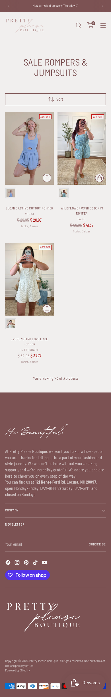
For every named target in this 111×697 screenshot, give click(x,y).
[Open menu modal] (103, 25)
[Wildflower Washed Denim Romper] (81, 148)
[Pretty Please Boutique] (25, 25)
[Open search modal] (78, 25)
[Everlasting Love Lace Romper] (29, 279)
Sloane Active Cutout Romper (29, 208)
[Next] (102, 6)
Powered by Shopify (17, 670)
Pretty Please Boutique (43, 661)
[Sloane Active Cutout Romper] (29, 148)
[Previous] (8, 6)
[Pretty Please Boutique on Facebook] (8, 563)
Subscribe (97, 544)
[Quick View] (47, 178)
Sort (59, 99)
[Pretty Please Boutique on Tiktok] (35, 563)
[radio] (10, 193)
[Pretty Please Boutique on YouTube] (45, 563)
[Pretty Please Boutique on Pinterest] (26, 563)
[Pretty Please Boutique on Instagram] (17, 563)
